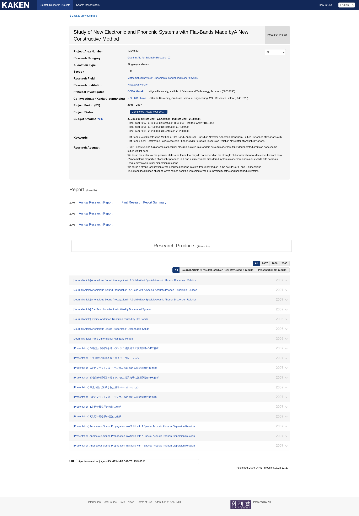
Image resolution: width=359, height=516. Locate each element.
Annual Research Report (95, 202)
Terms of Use (144, 502)
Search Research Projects (55, 5)
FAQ (122, 502)
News (131, 502)
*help (100, 119)
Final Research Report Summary (144, 202)
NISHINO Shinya (137, 98)
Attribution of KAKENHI (168, 502)
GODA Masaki (136, 91)
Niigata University (138, 84)
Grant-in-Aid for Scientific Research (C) (149, 57)
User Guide (110, 502)
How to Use (325, 5)
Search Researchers (88, 5)
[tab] (181, 246)
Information (94, 502)
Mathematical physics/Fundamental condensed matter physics (163, 78)
